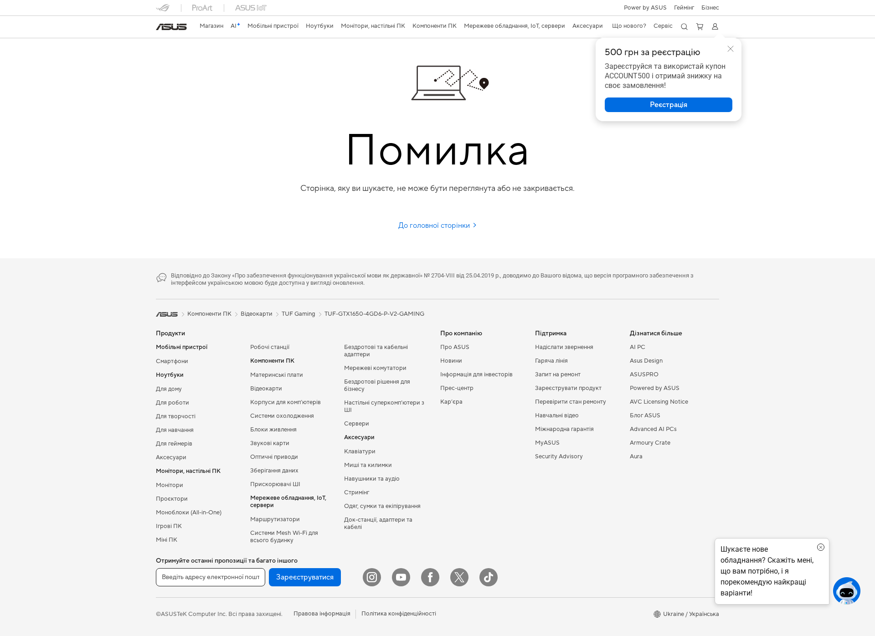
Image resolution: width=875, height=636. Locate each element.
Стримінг (356, 492)
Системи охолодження (282, 416)
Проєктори (172, 499)
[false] (668, 104)
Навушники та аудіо (372, 478)
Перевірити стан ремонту (570, 401)
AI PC (637, 347)
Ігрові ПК (169, 526)
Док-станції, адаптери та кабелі (378, 523)
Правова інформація (321, 613)
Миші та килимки (368, 465)
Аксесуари (171, 457)
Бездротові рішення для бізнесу (377, 385)
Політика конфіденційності (398, 613)
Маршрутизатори (275, 519)
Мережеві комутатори (375, 368)
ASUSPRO (644, 374)
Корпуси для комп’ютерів (285, 402)
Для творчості (176, 416)
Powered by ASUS (654, 388)
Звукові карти (269, 443)
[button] (684, 7)
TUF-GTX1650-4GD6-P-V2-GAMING (374, 314)
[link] (171, 27)
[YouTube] (401, 577)
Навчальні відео (557, 415)
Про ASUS (454, 347)
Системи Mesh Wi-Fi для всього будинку (284, 536)
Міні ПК (166, 540)
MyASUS (547, 442)
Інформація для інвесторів (476, 374)
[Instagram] (372, 577)
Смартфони (172, 361)
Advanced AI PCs (653, 429)
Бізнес (710, 7)
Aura (636, 456)
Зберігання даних (274, 470)
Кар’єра (451, 401)
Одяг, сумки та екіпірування (382, 506)
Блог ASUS (645, 415)
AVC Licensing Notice (659, 401)
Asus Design (646, 360)
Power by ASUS (645, 7)
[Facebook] (430, 577)
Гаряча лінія (551, 360)
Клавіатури (360, 451)
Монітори (169, 485)
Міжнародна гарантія (564, 429)
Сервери (356, 423)
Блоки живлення (273, 429)
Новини (451, 360)
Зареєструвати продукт (568, 388)
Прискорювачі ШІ (275, 484)
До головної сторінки (435, 225)
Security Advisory (559, 456)
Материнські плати (276, 375)
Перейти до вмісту (161, 28)
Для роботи (172, 402)
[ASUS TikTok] (488, 577)
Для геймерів (174, 443)
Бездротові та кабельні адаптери (376, 351)
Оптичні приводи (274, 457)
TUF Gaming (298, 314)
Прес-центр (457, 388)
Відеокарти (266, 388)
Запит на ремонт (558, 374)
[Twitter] (459, 577)
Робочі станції (269, 347)
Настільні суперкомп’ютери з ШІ (384, 406)
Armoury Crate (650, 442)
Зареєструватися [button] (305, 577)
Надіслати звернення (564, 347)
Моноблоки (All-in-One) (188, 512)
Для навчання (175, 430)
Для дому (169, 389)
